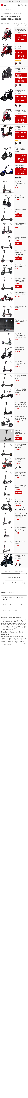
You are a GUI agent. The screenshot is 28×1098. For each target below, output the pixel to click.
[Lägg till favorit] (11, 29)
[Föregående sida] (5, 583)
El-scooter (19, 13)
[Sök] (2, 9)
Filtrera (15, 24)
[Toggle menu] (26, 5)
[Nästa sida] (22, 583)
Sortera (23, 24)
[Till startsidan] (6, 5)
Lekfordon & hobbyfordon (9, 13)
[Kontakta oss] (18, 4)
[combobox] (14, 583)
